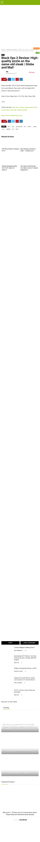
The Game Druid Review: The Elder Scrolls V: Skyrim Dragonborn (29, 168)
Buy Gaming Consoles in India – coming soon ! (28, 150)
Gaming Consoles (12, 49)
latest (29, 126)
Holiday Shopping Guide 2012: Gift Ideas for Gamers (9, 168)
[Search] (37, 2)
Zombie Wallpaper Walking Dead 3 (24, 647)
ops (3, 129)
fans (8, 126)
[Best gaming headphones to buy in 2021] (14, 756)
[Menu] (2, 2)
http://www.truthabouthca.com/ (11, 115)
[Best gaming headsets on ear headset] (13, 734)
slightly (8, 129)
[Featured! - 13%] (20, 798)
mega (34, 126)
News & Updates (18, 682)
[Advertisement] (20, 26)
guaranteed (19, 126)
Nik (7, 72)
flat (13, 126)
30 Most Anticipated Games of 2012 (25, 668)
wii (13, 129)
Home (3, 49)
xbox (17, 129)
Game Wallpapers (18, 650)
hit (25, 126)
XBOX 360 (16, 662)
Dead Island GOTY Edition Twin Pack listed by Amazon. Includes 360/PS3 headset (25, 658)
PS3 (20, 49)
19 (25, 650)
